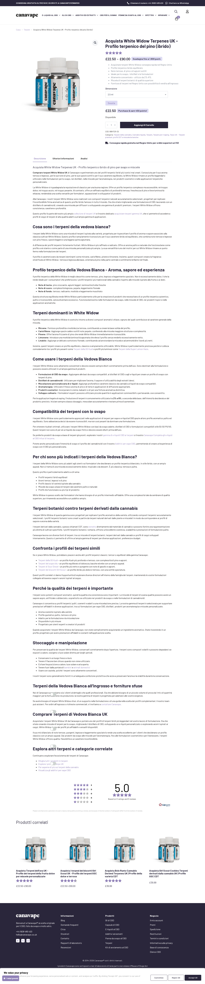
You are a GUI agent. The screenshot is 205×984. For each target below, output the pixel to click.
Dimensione (111, 88)
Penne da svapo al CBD (129, 15)
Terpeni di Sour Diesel (48, 566)
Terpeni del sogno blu (48, 563)
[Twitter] (23, 940)
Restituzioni (155, 934)
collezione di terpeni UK (85, 213)
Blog (63, 920)
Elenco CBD (155, 952)
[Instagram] (28, 940)
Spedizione (155, 929)
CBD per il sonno (108, 15)
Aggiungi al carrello (144, 125)
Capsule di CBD (112, 924)
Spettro (149, 15)
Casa (18, 29)
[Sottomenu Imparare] (169, 15)
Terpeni (27, 29)
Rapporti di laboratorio (71, 943)
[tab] (40, 158)
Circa (63, 929)
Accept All (193, 977)
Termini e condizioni (159, 938)
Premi (152, 924)
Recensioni (66, 947)
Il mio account (156, 920)
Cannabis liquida (138, 135)
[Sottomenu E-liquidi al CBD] (59, 15)
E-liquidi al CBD (50, 15)
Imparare (162, 15)
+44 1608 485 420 (24, 931)
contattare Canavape (111, 704)
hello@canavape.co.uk (26, 934)
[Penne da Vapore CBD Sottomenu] (142, 15)
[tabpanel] (102, 468)
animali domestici (81, 667)
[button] (95, 43)
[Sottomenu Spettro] (155, 15)
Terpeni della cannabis (123, 135)
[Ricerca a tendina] (176, 11)
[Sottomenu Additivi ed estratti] (97, 15)
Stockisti (65, 934)
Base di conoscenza (159, 947)
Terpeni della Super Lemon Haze (133, 349)
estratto (92, 526)
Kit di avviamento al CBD (116, 947)
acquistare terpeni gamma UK (128, 213)
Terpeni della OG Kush (83, 349)
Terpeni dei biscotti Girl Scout (52, 569)
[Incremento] (114, 125)
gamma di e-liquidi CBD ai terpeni (118, 435)
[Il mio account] (187, 11)
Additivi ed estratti (85, 15)
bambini (68, 667)
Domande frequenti (70, 924)
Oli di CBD (66, 15)
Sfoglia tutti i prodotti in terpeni (53, 761)
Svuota (111, 103)
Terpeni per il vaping (161, 135)
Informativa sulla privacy (161, 943)
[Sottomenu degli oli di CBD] (73, 15)
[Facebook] (18, 940)
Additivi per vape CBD (125, 443)
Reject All (176, 977)
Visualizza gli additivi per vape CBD (54, 770)
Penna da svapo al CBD (115, 938)
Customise (158, 977)
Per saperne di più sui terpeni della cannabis (58, 767)
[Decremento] (107, 125)
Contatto (65, 938)
